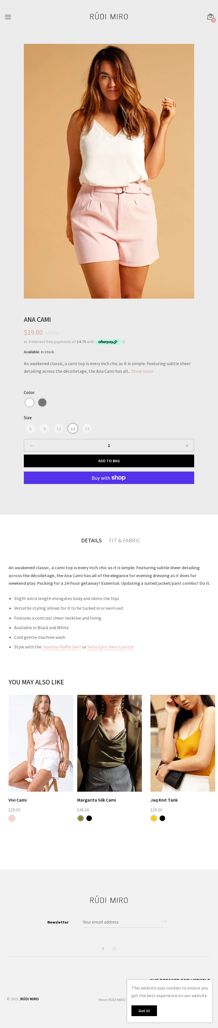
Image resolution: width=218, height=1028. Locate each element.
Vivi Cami (18, 800)
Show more (142, 371)
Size (28, 417)
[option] (109, 171)
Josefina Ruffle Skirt (61, 647)
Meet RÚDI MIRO (112, 999)
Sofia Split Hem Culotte (110, 647)
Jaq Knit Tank (164, 800)
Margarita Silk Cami (96, 800)
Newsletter (58, 922)
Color (29, 392)
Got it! (144, 1010)
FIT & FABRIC (124, 540)
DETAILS (91, 540)
